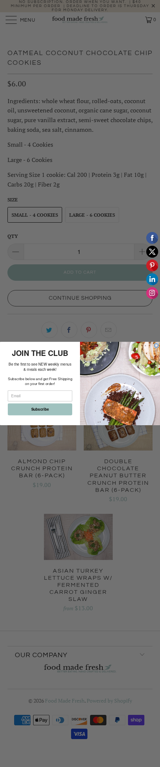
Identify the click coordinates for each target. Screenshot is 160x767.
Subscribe (40, 409)
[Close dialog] (156, 346)
